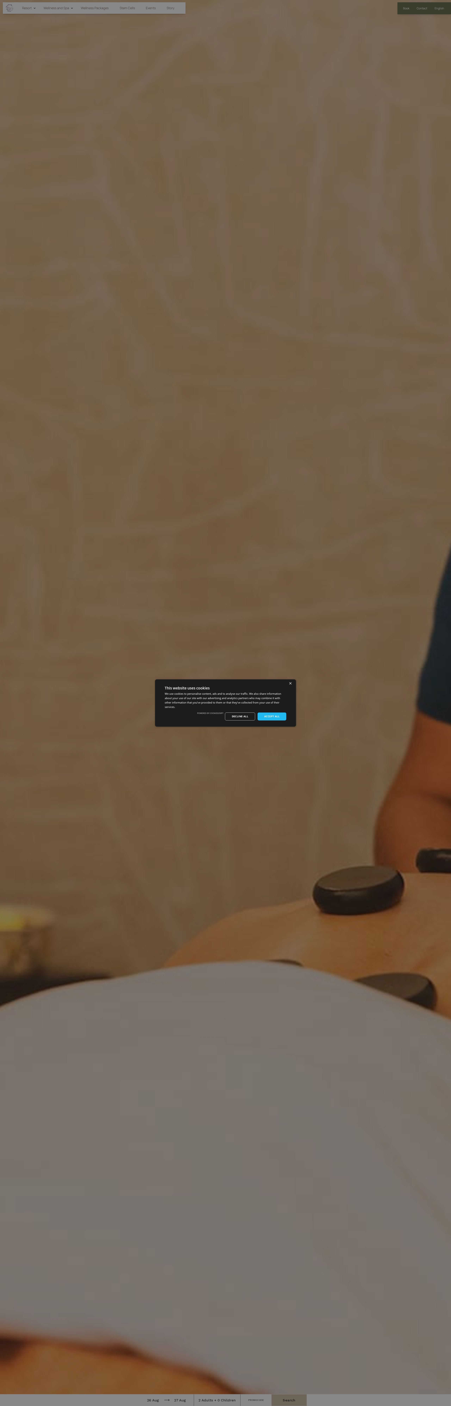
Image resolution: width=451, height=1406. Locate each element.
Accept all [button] (272, 716)
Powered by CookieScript (210, 713)
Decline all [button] (240, 716)
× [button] (290, 683)
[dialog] (225, 703)
